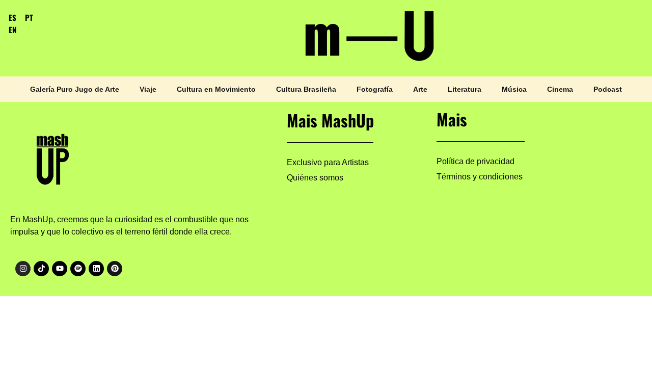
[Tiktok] (41, 268)
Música (514, 89)
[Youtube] (59, 268)
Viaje (148, 89)
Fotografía (375, 89)
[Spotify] (78, 268)
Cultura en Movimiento (216, 89)
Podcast (607, 89)
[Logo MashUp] (54, 156)
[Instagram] (23, 268)
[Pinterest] (114, 268)
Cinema (560, 89)
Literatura (464, 89)
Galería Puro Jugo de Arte (74, 89)
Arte (420, 89)
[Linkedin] (96, 268)
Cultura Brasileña (306, 89)
